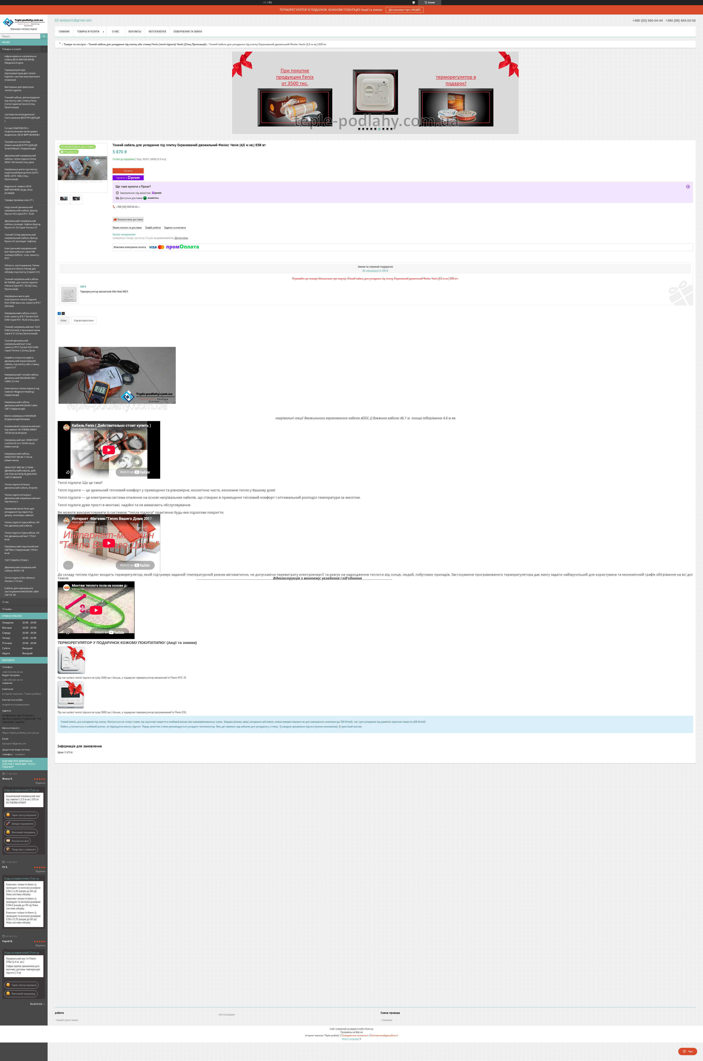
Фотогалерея (157, 31)
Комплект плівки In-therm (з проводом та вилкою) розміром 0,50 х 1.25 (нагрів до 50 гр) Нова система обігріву (23, 889)
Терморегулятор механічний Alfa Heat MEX (104, 291)
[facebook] (59, 314)
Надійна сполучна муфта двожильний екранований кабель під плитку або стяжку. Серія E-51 (22, 362)
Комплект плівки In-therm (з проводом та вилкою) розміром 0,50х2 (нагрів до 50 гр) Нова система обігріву (23, 903)
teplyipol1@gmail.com (14, 743)
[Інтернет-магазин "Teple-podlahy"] (24, 22)
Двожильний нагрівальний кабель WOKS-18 (20, 569)
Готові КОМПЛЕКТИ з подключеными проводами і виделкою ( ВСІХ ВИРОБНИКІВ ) (22, 131)
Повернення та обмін (188, 31)
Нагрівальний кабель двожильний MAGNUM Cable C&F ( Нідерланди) (21, 405)
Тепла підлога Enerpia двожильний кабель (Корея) (21, 486)
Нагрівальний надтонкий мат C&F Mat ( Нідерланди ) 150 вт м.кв (22, 550)
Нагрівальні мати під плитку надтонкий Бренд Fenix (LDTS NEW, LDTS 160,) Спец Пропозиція (21, 174)
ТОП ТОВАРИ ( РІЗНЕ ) (16, 560)
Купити (128, 170)
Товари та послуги (75, 44)
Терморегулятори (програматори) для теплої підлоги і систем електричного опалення (22, 74)
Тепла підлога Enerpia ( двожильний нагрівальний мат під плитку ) (23, 498)
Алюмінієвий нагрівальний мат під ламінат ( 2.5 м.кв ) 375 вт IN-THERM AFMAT (23, 799)
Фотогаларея (227, 1014)
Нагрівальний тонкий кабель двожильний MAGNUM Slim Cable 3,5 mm (22, 378)
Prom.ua (369, 1029)
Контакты (135, 31)
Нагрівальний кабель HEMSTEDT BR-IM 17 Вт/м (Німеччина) (18, 457)
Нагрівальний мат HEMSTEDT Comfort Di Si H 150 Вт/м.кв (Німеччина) (21, 443)
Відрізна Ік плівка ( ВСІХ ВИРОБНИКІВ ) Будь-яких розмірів (19, 190)
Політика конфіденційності (384, 1035)
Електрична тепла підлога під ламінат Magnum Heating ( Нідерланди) (22, 392)
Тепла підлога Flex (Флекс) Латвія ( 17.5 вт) (20, 579)
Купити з (122, 177)
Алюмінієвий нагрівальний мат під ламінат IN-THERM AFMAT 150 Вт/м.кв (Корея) (22, 429)
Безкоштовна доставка (130, 219)
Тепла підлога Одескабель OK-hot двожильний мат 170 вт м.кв (22, 536)
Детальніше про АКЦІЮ (405, 9)
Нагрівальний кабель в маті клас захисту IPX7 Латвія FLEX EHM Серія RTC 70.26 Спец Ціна (22, 316)
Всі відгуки (36, 1003)
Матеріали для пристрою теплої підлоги (19, 88)
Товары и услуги (11, 49)
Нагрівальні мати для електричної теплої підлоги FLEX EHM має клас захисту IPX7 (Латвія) (22, 301)
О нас (5, 602)
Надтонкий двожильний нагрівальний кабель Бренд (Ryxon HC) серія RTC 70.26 (21, 210)
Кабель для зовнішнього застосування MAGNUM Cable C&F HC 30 (22, 591)
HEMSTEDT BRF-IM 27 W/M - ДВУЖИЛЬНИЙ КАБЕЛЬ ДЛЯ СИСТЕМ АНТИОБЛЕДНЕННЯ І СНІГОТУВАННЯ (21, 472)
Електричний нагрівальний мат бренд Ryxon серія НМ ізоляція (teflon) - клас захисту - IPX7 (22, 253)
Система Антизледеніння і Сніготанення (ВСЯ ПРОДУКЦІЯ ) (22, 118)
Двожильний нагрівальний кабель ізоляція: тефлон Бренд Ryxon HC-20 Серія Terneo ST (22, 224)
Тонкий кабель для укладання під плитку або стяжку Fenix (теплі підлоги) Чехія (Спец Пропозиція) (22, 102)
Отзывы (7, 609)
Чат (690, 1051)
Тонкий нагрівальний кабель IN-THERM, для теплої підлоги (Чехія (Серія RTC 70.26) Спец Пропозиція (21, 284)
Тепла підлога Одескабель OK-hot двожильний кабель (22, 524)
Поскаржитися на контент (354, 1035)
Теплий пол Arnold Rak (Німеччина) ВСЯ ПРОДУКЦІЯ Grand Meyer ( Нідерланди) (21, 145)
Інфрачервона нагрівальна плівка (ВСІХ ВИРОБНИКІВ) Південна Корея (20, 59)
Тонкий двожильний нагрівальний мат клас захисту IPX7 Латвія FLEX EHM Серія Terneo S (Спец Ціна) (21, 345)
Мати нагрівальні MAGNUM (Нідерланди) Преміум (20, 417)
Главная (64, 31)
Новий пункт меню (67, 1020)
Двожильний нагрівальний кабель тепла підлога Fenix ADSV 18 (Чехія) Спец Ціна (20, 159)
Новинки (387, 1020)
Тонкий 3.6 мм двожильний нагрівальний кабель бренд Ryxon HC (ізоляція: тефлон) (21, 238)
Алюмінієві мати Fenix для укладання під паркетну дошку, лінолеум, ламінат (19, 512)
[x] (63, 314)
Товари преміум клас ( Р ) (19, 200)
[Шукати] (44, 36)
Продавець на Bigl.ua (352, 1032)
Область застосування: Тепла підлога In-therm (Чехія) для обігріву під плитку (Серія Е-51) (22, 269)
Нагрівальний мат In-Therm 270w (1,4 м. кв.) (21, 960)
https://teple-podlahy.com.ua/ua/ (20, 732)
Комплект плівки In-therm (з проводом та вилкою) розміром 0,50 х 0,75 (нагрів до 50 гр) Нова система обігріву (23, 917)
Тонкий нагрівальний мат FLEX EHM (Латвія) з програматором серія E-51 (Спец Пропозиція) (22, 330)
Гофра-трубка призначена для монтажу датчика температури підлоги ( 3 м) (23, 969)
